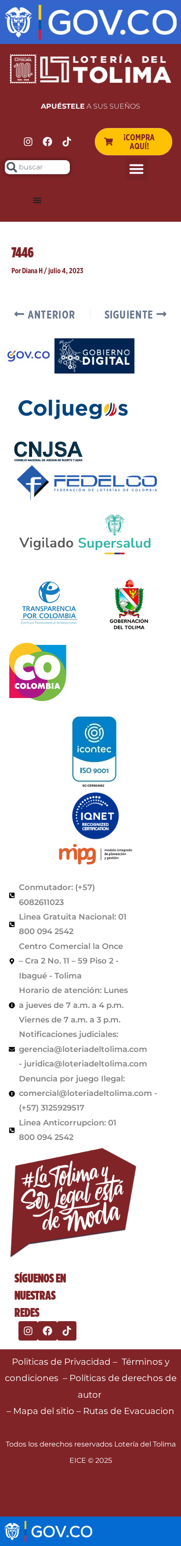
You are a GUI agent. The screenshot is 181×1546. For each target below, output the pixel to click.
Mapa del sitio (44, 1411)
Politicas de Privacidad (61, 1361)
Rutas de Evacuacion (128, 1411)
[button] (136, 168)
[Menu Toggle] (37, 200)
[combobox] (37, 167)
